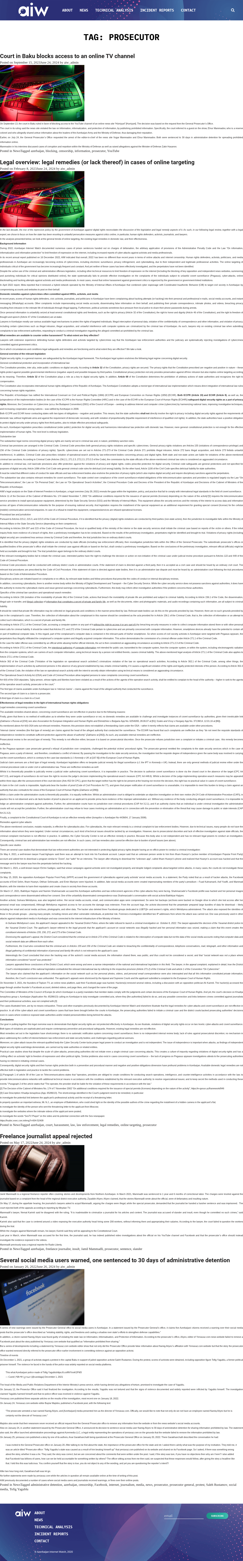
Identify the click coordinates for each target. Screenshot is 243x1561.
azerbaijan (37, 151)
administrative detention (46, 1484)
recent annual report (16, 257)
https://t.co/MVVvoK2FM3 (69, 1372)
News (84, 10)
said (57, 854)
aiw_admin (71, 62)
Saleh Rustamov (216, 1484)
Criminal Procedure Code (120, 482)
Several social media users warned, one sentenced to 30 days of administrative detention (115, 1260)
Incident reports (157, 10)
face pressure (126, 308)
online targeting (131, 1125)
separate (35, 1398)
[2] (209, 496)
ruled (38, 123)
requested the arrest (63, 137)
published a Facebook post (74, 1403)
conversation (140, 895)
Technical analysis (114, 10)
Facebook (190, 1235)
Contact (188, 10)
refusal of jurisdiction (63, 748)
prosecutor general (182, 1484)
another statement (32, 1428)
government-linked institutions (197, 280)
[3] (56, 1001)
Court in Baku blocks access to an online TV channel (67, 56)
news (149, 1484)
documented (22, 1480)
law (72, 1125)
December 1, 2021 (54, 1377)
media (140, 1484)
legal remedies (109, 1125)
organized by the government (165, 280)
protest (200, 1484)
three (27, 1398)
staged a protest (50, 1360)
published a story (38, 1437)
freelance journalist (58, 1249)
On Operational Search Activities (84, 482)
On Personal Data (44, 482)
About (67, 10)
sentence (125, 1249)
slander (137, 1249)
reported (31, 285)
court (49, 1125)
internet (114, 1484)
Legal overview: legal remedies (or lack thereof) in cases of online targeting (97, 162)
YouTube (113, 151)
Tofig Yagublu (19, 1489)
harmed (21, 1394)
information (82, 151)
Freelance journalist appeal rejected (46, 1136)
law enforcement (87, 1125)
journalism (127, 1484)
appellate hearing (32, 1203)
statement (118, 1328)
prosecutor (99, 151)
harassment (61, 1125)
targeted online (55, 900)
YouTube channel (170, 1235)
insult (75, 1249)
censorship (66, 151)
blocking (51, 151)
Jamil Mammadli (92, 1249)
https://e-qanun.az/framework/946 (207, 1088)
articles (43, 1398)
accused (79, 877)
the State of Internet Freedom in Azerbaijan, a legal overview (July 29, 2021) (61, 491)
